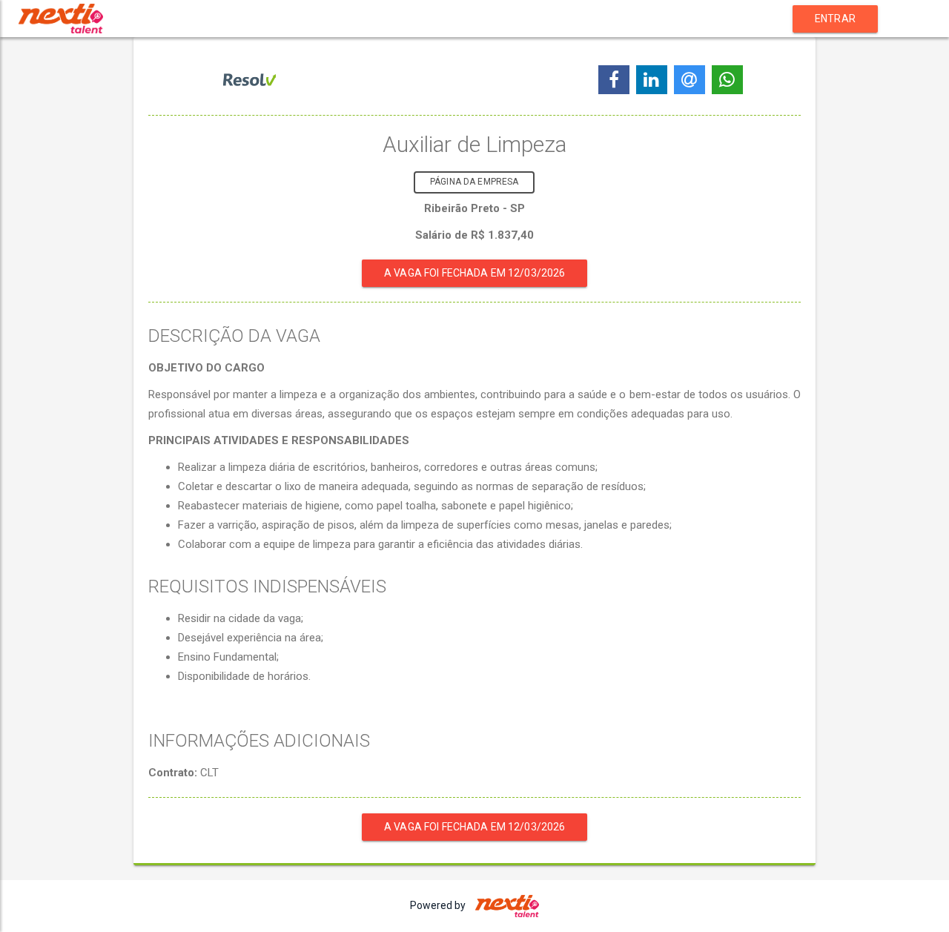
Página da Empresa (474, 181)
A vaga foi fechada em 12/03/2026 (474, 273)
